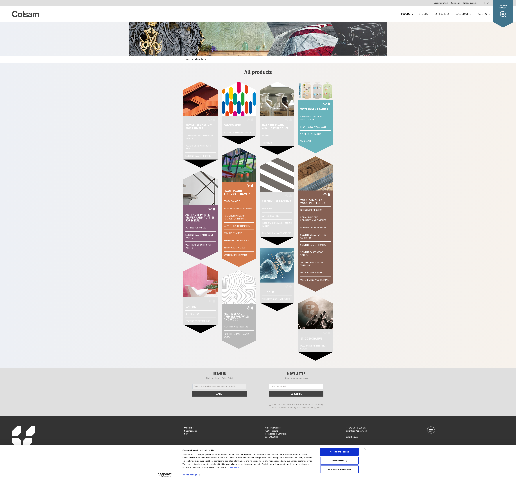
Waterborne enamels (236, 255)
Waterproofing (270, 216)
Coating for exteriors (197, 321)
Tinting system (469, 3)
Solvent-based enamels (237, 226)
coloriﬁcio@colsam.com (357, 431)
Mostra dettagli (189, 475)
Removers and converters (276, 233)
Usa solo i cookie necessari (339, 469)
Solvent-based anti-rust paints (199, 137)
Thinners (267, 142)
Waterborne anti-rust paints (198, 147)
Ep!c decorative (311, 338)
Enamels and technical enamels (237, 193)
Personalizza (338, 460)
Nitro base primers (311, 210)
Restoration (192, 314)
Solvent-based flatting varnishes (313, 236)
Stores (423, 14)
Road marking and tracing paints (277, 225)
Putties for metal (195, 227)
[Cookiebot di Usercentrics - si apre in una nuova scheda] (164, 475)
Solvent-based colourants (239, 132)
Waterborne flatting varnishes (312, 264)
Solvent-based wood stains (311, 254)
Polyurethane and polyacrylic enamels (235, 217)
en (488, 3)
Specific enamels (233, 233)
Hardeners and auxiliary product (275, 127)
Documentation (441, 3)
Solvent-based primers (198, 156)
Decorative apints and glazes (312, 347)
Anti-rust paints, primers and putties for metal (199, 217)
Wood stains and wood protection (312, 201)
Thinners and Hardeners (276, 299)
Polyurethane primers (313, 227)
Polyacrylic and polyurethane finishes (313, 219)
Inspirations (441, 14)
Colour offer (464, 14)
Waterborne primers (312, 272)
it (484, 3)
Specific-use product (276, 201)
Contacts (484, 14)
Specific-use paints (310, 134)
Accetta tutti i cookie (339, 452)
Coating (190, 306)
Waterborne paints (314, 109)
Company (455, 3)
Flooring (267, 208)
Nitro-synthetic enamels (238, 208)
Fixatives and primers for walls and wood (237, 316)
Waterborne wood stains (314, 280)
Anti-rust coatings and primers (198, 127)
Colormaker (232, 125)
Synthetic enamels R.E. (236, 240)
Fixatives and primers (236, 326)
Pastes (265, 135)
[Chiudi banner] (365, 449)
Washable (305, 141)
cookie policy (233, 467)
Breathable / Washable (313, 126)
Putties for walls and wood (236, 335)
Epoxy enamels (232, 201)
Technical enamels (234, 247)
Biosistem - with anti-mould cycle (312, 118)
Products (407, 14)
